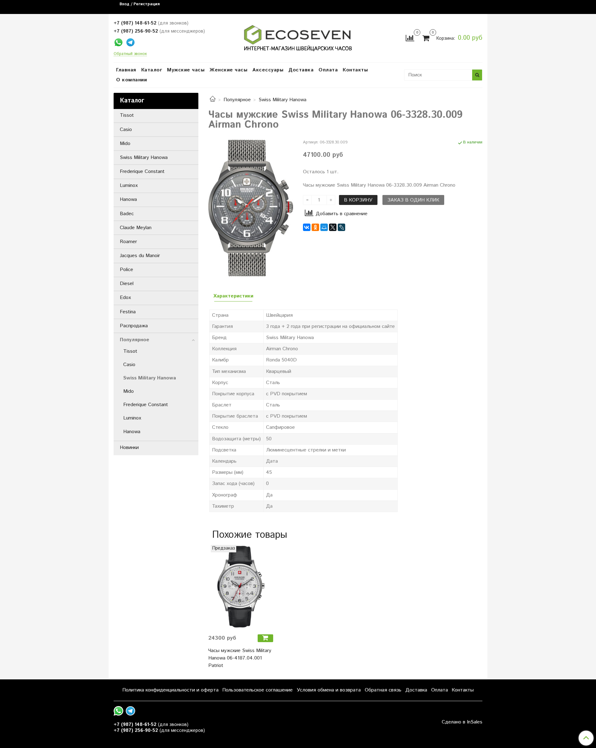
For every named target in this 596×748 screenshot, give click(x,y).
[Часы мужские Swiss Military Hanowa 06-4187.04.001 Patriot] (240, 587)
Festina (128, 311)
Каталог (151, 70)
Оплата (328, 70)
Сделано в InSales (462, 722)
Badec (127, 213)
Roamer (128, 241)
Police (126, 269)
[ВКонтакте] (306, 227)
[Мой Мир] (324, 227)
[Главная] (213, 99)
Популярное (237, 99)
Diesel (126, 283)
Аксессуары (267, 70)
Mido (125, 143)
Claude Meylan (135, 227)
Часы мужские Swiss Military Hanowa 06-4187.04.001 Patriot (239, 658)
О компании (131, 80)
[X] (332, 227)
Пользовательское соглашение (257, 690)
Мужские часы (186, 70)
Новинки (129, 447)
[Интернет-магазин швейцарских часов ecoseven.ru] (298, 37)
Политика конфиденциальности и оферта (170, 690)
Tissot (127, 115)
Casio (126, 129)
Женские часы (228, 70)
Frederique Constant (142, 171)
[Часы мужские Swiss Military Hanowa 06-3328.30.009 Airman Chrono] (250, 207)
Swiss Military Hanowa (282, 99)
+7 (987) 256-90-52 (136, 31)
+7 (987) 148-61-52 (135, 23)
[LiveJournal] (341, 227)
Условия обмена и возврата (329, 690)
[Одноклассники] (315, 227)
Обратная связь (383, 690)
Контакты (355, 70)
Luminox (129, 185)
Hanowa (128, 199)
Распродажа (134, 325)
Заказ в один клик (413, 200)
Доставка (301, 70)
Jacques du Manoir (140, 255)
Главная (126, 70)
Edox (125, 297)
